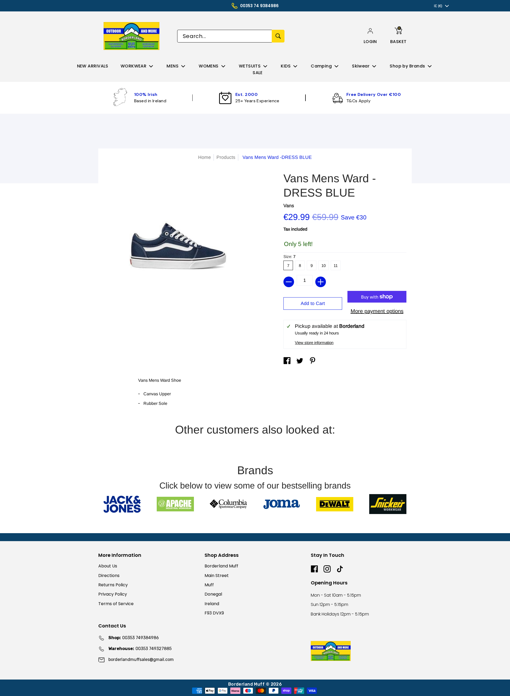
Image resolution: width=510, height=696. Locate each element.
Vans (288, 205)
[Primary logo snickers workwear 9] (388, 504)
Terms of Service (116, 604)
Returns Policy (113, 585)
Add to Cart (313, 303)
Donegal (213, 594)
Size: (289, 256)
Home (204, 157)
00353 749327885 (140, 648)
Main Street (217, 575)
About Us (107, 566)
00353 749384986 (133, 637)
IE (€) (438, 5)
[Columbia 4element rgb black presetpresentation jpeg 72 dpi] (228, 504)
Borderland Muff (221, 566)
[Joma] (281, 504)
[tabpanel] (255, 394)
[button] (370, 41)
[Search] (278, 36)
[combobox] (224, 36)
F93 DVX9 (214, 613)
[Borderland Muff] (132, 36)
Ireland (212, 604)
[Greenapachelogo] (175, 504)
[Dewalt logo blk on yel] (335, 504)
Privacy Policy (112, 594)
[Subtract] (288, 282)
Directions (109, 575)
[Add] (320, 282)
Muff (209, 585)
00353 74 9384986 (259, 6)
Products (225, 157)
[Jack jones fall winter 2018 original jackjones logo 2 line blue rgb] (122, 504)
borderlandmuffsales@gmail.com (141, 659)
